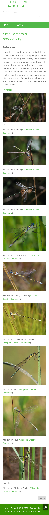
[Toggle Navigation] (44, 16)
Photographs (9, 89)
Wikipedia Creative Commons (17, 342)
